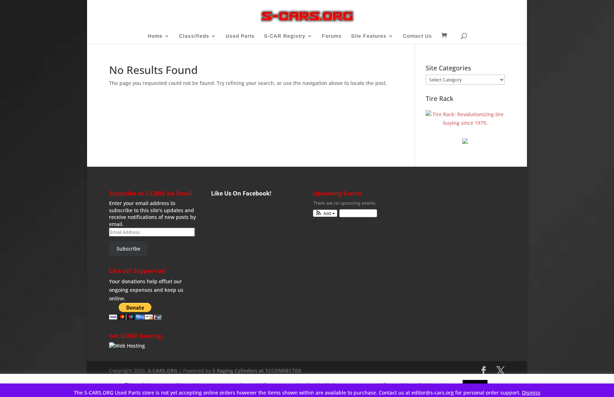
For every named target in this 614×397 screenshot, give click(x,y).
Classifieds (194, 36)
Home (155, 36)
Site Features (369, 36)
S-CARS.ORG (162, 370)
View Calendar (356, 213)
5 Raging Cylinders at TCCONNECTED (256, 370)
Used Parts (240, 36)
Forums (332, 36)
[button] (325, 213)
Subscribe (128, 248)
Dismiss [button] (531, 392)
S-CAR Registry (285, 36)
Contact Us (417, 36)
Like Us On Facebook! (241, 193)
